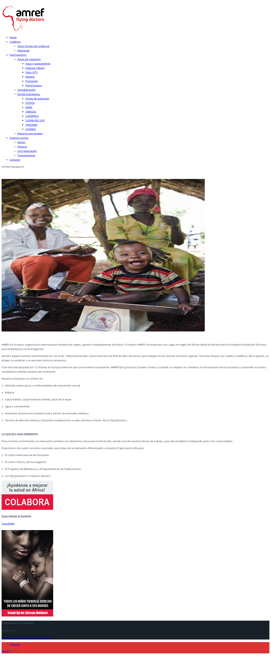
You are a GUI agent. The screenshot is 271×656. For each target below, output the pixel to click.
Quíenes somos (19, 138)
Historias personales (30, 133)
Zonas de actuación (37, 98)
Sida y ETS (31, 72)
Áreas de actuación (29, 59)
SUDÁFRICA (32, 116)
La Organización (27, 151)
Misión (21, 142)
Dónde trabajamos (28, 94)
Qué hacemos (18, 55)
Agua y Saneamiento (37, 63)
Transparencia (26, 155)
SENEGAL (30, 111)
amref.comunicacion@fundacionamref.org (27, 637)
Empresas (23, 50)
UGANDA (30, 129)
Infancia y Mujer (35, 68)
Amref (5, 651)
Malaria (30, 76)
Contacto (15, 159)
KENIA (28, 107)
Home (13, 37)
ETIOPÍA (30, 103)
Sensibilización (26, 90)
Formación (31, 81)
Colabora (15, 41)
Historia (22, 146)
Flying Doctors (33, 85)
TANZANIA (31, 125)
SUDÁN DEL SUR (34, 120)
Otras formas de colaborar (33, 46)
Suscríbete (8, 523)
